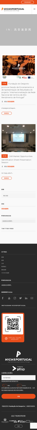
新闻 (2, 257)
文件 (2, 263)
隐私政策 (3, 269)
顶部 (18, 426)
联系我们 (3, 266)
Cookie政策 (5, 273)
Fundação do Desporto (17, 406)
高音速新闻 (10, 101)
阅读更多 (6, 113)
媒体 (2, 260)
